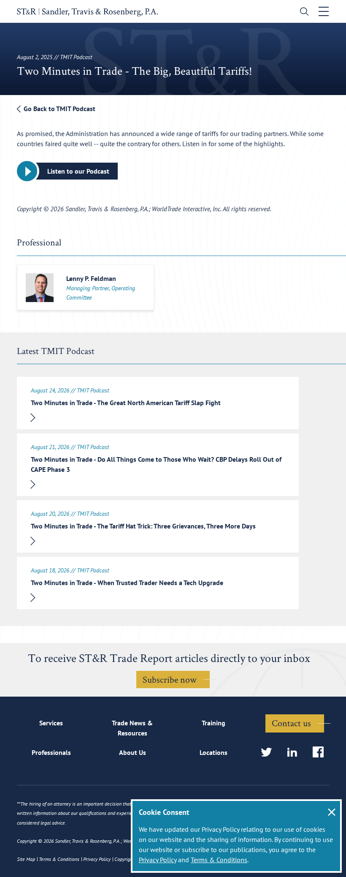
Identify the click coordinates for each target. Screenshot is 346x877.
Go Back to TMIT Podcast (58, 108)
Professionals (51, 752)
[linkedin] (295, 753)
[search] (302, 12)
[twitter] (269, 753)
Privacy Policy (157, 859)
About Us (132, 752)
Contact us (291, 723)
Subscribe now (170, 679)
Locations (213, 752)
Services (51, 723)
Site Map (26, 859)
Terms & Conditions (219, 859)
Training (213, 723)
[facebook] (321, 753)
